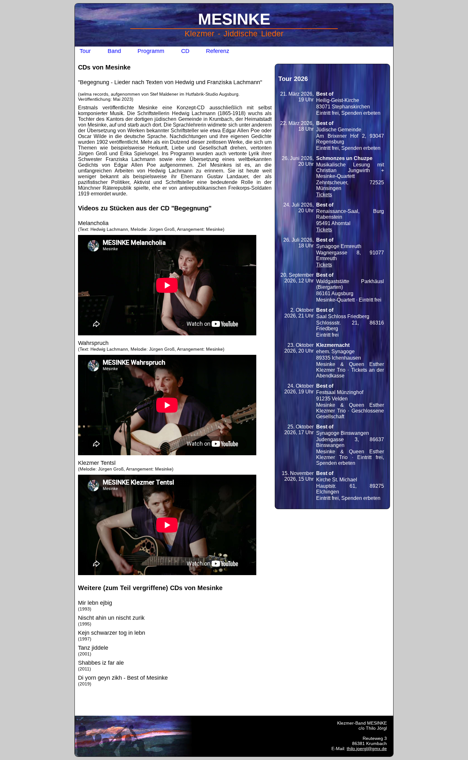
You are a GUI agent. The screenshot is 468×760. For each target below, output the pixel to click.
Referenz (217, 51)
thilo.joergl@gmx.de (367, 748)
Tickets (324, 194)
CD (185, 51)
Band (114, 51)
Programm (151, 51)
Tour (85, 51)
